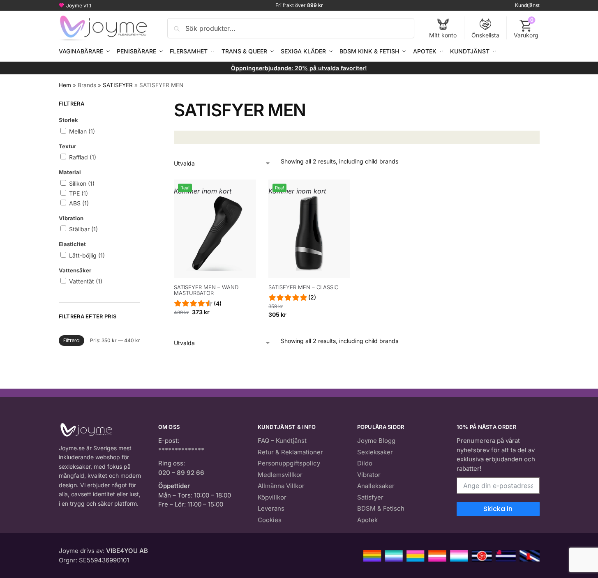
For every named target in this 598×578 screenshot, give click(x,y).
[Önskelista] (244, 192)
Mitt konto (443, 35)
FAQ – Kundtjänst (282, 440)
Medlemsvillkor (280, 475)
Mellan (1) (81, 131)
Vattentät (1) (84, 281)
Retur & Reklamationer (290, 452)
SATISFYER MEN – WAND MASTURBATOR (206, 290)
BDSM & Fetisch (380, 508)
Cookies (270, 520)
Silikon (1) (81, 183)
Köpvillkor (272, 497)
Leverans (271, 508)
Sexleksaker (375, 452)
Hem (65, 85)
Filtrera (71, 340)
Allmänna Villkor (281, 486)
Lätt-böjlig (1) (86, 255)
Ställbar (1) (82, 229)
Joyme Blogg (376, 440)
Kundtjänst (527, 5)
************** (181, 450)
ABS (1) (78, 203)
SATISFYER (118, 85)
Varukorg (526, 28)
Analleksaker (376, 486)
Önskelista (485, 35)
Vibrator (369, 475)
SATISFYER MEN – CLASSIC (303, 287)
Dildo (364, 463)
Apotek (367, 520)
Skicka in (498, 509)
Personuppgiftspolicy (289, 463)
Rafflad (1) (81, 157)
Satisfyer (370, 497)
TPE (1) (77, 193)
